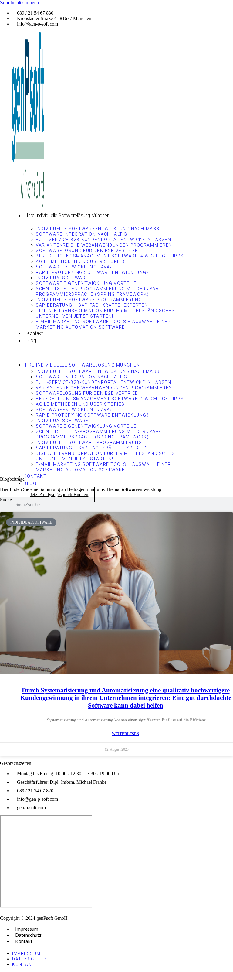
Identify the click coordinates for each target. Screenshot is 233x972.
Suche (6, 499)
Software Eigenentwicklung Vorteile (86, 283)
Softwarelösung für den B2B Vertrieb (87, 250)
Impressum (26, 929)
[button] (100, 352)
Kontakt (34, 333)
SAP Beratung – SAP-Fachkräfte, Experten (92, 305)
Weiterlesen (125, 734)
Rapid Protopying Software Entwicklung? (92, 272)
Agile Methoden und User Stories (80, 261)
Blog (31, 340)
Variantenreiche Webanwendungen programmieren (104, 245)
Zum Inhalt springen (19, 2)
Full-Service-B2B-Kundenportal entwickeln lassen (103, 239)
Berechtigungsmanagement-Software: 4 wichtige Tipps (110, 256)
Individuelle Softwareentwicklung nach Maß (97, 228)
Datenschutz (28, 935)
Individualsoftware (62, 277)
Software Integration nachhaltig (81, 234)
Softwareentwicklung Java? (74, 266)
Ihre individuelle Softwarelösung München (68, 215)
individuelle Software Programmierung (89, 299)
